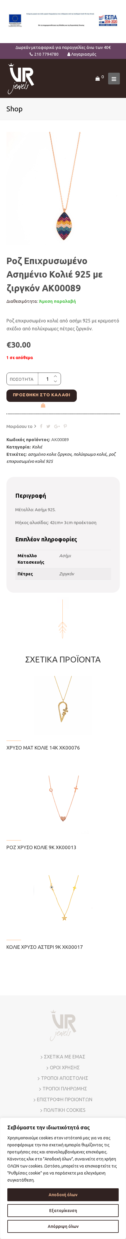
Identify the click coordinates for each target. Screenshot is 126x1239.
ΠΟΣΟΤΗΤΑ (21, 379)
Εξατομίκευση (63, 1210)
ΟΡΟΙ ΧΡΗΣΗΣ (65, 1067)
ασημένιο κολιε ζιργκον (49, 454)
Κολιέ (37, 446)
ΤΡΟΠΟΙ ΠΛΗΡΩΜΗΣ (64, 1088)
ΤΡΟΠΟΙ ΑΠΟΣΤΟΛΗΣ (64, 1078)
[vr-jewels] (20, 77)
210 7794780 (46, 54)
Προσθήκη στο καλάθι (41, 394)
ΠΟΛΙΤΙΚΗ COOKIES (65, 1110)
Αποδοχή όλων (63, 1194)
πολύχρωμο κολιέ (90, 454)
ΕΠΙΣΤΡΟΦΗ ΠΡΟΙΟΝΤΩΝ (64, 1099)
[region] (63, 1178)
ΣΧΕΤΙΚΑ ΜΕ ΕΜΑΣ (64, 1056)
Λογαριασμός (83, 54)
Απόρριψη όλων (63, 1226)
